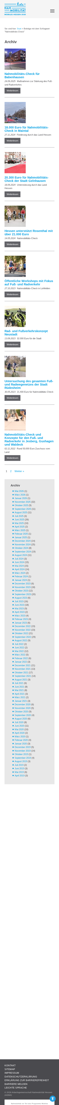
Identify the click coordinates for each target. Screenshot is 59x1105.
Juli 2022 (19, 644)
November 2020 (23, 708)
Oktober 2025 (21, 505)
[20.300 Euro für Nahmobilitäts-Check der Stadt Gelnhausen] (28, 163)
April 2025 (20, 526)
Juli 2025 (19, 516)
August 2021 (21, 679)
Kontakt (10, 1065)
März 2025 (20, 530)
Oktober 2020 (21, 711)
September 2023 (23, 594)
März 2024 (20, 573)
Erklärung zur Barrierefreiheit (27, 1080)
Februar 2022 (21, 658)
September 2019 (23, 758)
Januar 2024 (21, 580)
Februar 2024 (21, 576)
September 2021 (23, 676)
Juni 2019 (19, 768)
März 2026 (20, 494)
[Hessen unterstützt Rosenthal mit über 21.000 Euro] (28, 217)
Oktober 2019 (21, 754)
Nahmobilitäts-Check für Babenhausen (22, 75)
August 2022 (21, 640)
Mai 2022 (19, 651)
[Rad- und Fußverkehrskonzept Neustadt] (28, 317)
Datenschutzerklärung (21, 1076)
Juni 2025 (19, 519)
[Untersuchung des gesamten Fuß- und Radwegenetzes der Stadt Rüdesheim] (28, 367)
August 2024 (21, 555)
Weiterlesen (12, 90)
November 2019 (23, 750)
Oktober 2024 (21, 548)
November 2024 (23, 544)
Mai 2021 (19, 690)
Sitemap (10, 1069)
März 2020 (20, 736)
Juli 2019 (19, 765)
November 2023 (23, 587)
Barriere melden (16, 1084)
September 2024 (23, 551)
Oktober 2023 (21, 590)
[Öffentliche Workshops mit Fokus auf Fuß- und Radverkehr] (28, 267)
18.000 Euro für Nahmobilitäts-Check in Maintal (27, 129)
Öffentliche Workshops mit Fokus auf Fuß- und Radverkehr (29, 282)
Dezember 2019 (23, 747)
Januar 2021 (21, 701)
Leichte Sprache (16, 1087)
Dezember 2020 (23, 704)
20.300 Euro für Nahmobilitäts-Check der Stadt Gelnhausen (27, 179)
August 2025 (21, 512)
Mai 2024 (19, 566)
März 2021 (20, 697)
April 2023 (20, 612)
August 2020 (21, 718)
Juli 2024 (19, 558)
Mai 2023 (19, 608)
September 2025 (23, 509)
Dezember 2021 (23, 665)
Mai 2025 (19, 523)
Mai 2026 (19, 491)
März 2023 (20, 615)
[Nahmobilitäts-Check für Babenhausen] (28, 60)
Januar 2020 (21, 743)
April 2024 (20, 569)
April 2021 (20, 694)
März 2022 (20, 654)
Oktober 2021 (21, 672)
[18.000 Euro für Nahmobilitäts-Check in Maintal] (28, 113)
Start (19, 29)
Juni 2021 (19, 686)
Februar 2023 (21, 619)
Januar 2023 (21, 622)
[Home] (15, 9)
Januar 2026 (21, 498)
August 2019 (21, 761)
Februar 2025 (21, 533)
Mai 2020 (19, 729)
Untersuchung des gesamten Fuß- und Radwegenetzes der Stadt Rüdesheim (29, 384)
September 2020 (23, 715)
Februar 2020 (21, 740)
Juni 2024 (19, 562)
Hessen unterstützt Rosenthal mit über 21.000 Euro (29, 232)
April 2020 (20, 733)
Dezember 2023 (23, 583)
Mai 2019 (19, 772)
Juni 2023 (19, 605)
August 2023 (21, 597)
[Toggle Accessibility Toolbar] (52, 1098)
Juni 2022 (19, 647)
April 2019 (20, 775)
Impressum (12, 1073)
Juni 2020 (19, 725)
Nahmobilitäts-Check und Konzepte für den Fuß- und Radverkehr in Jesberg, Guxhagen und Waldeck (29, 439)
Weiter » (19, 471)
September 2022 (23, 637)
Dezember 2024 (23, 541)
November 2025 (23, 502)
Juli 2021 (19, 683)
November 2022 (23, 630)
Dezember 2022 (23, 626)
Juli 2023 (19, 601)
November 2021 (23, 669)
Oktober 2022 (21, 633)
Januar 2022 (21, 661)
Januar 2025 (21, 537)
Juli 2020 (19, 722)
